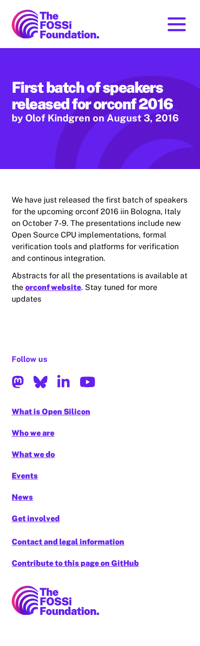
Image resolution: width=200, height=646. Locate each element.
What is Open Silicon (51, 411)
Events (25, 475)
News (22, 497)
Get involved (36, 518)
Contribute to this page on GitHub (75, 563)
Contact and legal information (68, 541)
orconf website (53, 287)
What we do (33, 454)
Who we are (33, 433)
